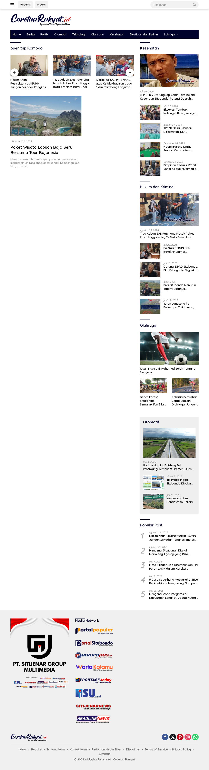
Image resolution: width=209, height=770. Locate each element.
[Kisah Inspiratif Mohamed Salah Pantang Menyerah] (169, 348)
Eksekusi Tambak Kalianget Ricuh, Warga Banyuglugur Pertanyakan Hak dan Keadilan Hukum (179, 111)
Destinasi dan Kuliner (144, 34)
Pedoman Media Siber (107, 749)
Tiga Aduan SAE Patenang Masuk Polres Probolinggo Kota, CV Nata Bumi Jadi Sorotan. (71, 83)
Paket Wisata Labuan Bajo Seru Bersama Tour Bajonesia (41, 150)
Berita (31, 34)
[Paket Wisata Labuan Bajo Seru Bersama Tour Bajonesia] (45, 116)
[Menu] (13, 4)
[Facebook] (165, 737)
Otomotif (60, 34)
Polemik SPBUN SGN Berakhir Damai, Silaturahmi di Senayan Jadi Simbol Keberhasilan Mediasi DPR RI (180, 250)
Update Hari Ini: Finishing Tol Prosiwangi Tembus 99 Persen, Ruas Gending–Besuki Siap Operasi (167, 467)
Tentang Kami (56, 749)
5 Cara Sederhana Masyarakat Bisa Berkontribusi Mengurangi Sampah (173, 581)
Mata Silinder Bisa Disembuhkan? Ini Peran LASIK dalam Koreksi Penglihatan (173, 566)
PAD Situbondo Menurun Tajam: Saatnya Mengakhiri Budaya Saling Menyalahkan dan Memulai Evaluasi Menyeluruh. (180, 287)
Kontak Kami (78, 749)
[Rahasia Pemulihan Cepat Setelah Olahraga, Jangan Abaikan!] (185, 385)
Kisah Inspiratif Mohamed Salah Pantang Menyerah (167, 370)
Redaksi (25, 4)
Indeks (41, 4)
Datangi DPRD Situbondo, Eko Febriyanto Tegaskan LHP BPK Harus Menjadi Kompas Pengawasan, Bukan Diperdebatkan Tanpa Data (180, 268)
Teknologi (78, 34)
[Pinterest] (180, 737)
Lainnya (169, 34)
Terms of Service (156, 749)
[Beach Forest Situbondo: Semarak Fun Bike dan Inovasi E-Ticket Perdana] (153, 385)
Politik (44, 34)
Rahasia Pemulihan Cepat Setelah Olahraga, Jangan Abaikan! (184, 400)
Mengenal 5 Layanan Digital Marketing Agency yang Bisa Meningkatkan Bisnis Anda (168, 552)
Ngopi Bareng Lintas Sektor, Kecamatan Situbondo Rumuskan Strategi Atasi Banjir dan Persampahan (180, 148)
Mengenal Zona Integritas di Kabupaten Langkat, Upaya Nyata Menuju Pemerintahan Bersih (172, 596)
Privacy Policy (181, 749)
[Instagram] (188, 737)
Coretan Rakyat (124, 759)
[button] (194, 4)
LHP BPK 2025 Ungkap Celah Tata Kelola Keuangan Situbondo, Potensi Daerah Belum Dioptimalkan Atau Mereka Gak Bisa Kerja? (169, 96)
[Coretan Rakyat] (41, 19)
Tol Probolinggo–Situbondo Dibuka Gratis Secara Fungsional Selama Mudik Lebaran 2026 (180, 481)
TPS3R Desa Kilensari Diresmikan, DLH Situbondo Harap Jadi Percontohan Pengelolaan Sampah (180, 130)
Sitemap (105, 754)
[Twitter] (172, 737)
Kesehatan (117, 34)
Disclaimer (133, 749)
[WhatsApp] (195, 737)
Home (17, 34)
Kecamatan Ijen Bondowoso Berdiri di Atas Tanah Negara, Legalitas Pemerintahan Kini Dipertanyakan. (180, 500)
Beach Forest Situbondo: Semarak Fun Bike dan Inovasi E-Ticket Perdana (152, 400)
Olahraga (97, 34)
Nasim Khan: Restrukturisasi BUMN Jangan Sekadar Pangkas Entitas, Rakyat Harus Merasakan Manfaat (28, 83)
